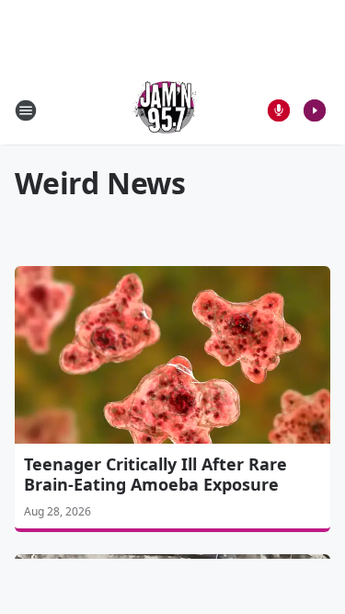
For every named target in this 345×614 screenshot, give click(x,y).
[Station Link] (166, 110)
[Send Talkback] (279, 110)
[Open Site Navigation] (26, 110)
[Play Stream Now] (315, 110)
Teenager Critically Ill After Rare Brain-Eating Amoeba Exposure (155, 474)
